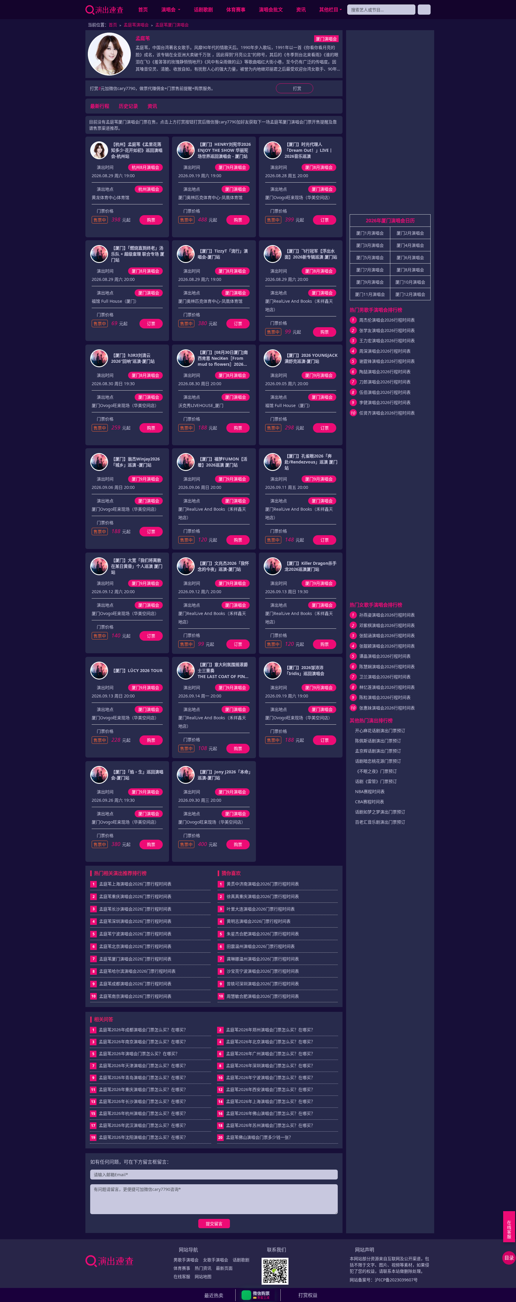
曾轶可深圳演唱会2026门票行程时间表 (263, 983)
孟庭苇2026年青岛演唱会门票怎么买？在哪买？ (140, 1077)
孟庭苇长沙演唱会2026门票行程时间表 (135, 909)
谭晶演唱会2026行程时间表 (385, 656)
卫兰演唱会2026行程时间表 (385, 677)
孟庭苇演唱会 (136, 24)
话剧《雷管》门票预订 (376, 781)
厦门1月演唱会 (370, 233)
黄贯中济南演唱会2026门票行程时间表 (263, 884)
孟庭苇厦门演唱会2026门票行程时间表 (135, 959)
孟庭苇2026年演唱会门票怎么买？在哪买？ (136, 1053)
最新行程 (99, 106)
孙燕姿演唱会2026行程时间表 (387, 615)
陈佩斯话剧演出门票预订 (378, 740)
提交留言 (214, 1223)
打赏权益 (307, 1295)
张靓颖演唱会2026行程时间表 (387, 646)
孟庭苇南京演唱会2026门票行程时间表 (135, 996)
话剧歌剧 (203, 9)
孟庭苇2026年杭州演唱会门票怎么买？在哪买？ (139, 1113)
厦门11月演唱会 (370, 294)
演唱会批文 (271, 9)
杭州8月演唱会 (145, 167)
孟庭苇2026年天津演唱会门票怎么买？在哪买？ (140, 1065)
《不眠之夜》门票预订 (376, 771)
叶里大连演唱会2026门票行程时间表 (261, 909)
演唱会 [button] (169, 9)
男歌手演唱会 (186, 1260)
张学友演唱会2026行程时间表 (387, 330)
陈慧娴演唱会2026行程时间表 (387, 666)
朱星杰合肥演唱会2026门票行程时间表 (263, 934)
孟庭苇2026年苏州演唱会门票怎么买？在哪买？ (266, 1125)
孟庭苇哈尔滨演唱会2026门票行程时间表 (137, 971)
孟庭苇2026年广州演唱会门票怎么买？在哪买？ (267, 1053)
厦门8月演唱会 (319, 167)
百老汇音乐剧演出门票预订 (380, 822)
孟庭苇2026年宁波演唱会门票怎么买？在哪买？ (266, 1077)
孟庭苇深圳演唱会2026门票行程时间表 (135, 921)
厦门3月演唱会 (370, 245)
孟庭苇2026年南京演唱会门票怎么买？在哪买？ (140, 1041)
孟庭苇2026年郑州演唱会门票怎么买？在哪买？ (267, 1029)
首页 (143, 9)
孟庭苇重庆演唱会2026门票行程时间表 (135, 896)
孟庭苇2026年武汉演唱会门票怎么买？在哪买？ (139, 1125)
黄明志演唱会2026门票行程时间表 (259, 921)
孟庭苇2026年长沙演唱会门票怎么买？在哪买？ (139, 1101)
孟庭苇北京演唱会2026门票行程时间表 (135, 946)
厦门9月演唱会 (232, 167)
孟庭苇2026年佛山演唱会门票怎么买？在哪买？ (266, 1113)
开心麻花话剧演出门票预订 (380, 730)
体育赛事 (235, 9)
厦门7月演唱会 (370, 270)
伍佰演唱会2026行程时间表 (385, 392)
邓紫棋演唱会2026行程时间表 (387, 625)
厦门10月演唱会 (410, 282)
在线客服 (181, 1276)
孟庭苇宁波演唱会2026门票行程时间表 (135, 934)
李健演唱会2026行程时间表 (385, 402)
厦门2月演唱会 (410, 233)
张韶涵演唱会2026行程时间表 (387, 635)
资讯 (301, 9)
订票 (324, 220)
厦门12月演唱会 (410, 294)
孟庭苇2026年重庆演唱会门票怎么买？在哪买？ (139, 1089)
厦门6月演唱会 (410, 257)
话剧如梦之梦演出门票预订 (380, 812)
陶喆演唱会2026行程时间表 (385, 371)
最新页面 (224, 1268)
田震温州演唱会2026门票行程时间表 (261, 946)
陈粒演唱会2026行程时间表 (385, 697)
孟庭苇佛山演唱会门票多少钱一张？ (255, 1137)
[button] (258, 1295)
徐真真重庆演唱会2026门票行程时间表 (263, 896)
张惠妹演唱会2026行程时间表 (387, 708)
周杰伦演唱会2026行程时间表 (387, 320)
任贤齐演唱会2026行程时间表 (387, 413)
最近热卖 (213, 1295)
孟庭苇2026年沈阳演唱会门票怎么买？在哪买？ (139, 1137)
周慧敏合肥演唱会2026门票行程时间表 (263, 996)
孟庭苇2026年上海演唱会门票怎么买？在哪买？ (266, 1101)
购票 (151, 220)
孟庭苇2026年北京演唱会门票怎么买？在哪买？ (267, 1041)
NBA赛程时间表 (370, 791)
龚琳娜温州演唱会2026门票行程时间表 (263, 959)
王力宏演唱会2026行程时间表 (387, 340)
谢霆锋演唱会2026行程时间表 (387, 361)
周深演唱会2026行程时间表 (385, 351)
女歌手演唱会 (215, 1260)
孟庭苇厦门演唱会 (172, 24)
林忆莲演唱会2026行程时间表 (387, 687)
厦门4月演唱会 (410, 245)
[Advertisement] (390, 124)
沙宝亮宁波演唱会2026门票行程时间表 (263, 971)
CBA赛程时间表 (369, 801)
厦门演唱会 (326, 39)
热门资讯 (203, 1268)
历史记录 (128, 106)
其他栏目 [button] (328, 9)
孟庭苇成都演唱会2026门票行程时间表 (135, 983)
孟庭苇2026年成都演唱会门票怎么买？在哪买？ (140, 1029)
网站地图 (203, 1276)
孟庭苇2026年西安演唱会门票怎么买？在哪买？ (266, 1089)
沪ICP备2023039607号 (396, 1280)
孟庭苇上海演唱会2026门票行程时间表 (135, 884)
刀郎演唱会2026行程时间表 (385, 382)
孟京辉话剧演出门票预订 (378, 751)
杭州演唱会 (148, 189)
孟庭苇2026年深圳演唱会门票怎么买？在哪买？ (267, 1065)
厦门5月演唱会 (370, 257)
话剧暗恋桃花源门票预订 (378, 761)
